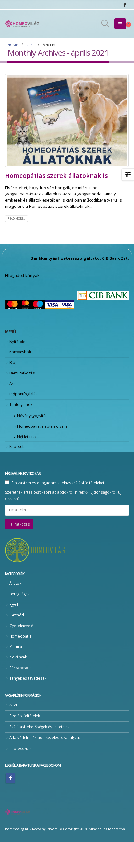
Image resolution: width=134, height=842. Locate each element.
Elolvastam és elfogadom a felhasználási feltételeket (58, 482)
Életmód (16, 614)
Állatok (15, 583)
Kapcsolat (18, 446)
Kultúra (15, 646)
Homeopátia (20, 636)
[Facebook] (124, 4)
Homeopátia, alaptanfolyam (42, 426)
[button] (105, 24)
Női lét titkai (27, 437)
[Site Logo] (22, 23)
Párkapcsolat (21, 667)
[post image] (67, 120)
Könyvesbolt (20, 352)
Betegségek (19, 593)
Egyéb (14, 604)
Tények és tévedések (27, 678)
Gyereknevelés (22, 625)
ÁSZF (13, 704)
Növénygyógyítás (32, 415)
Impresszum (20, 748)
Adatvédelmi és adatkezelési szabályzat (44, 737)
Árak (13, 383)
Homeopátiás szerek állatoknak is (56, 175)
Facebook (10, 778)
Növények (18, 656)
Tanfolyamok (20, 404)
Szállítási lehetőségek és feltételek (39, 726)
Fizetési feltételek (24, 715)
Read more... (16, 218)
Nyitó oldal (19, 341)
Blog (13, 362)
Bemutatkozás (22, 373)
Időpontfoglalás (23, 394)
